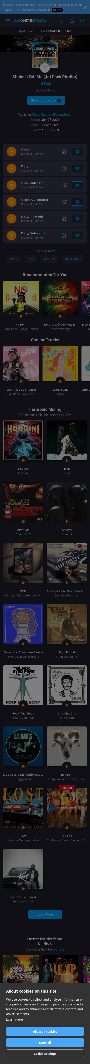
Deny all (45, 1043)
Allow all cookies (45, 1032)
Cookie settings (45, 1054)
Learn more (14, 1019)
